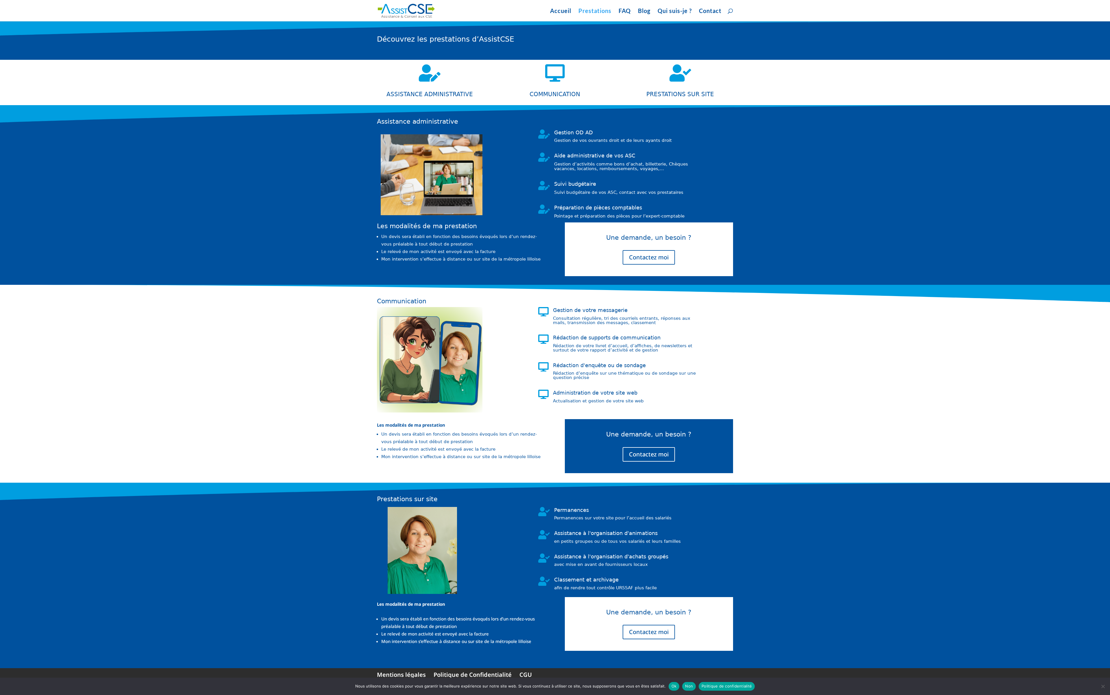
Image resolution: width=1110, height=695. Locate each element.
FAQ (625, 11)
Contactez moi (649, 257)
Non (689, 686)
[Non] (1103, 686)
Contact (710, 11)
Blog (644, 11)
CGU (525, 675)
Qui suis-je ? (675, 11)
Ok (674, 686)
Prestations (594, 11)
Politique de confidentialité (727, 686)
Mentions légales (401, 675)
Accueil (560, 11)
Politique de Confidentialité (473, 675)
